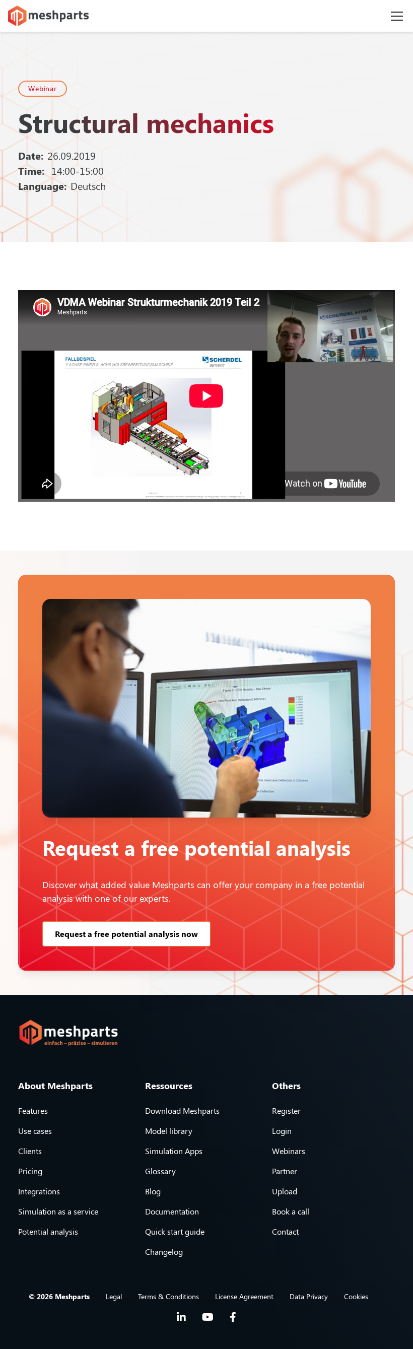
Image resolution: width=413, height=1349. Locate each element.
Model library (168, 1130)
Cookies (356, 1296)
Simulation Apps (173, 1150)
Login (282, 1130)
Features (33, 1110)
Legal (114, 1296)
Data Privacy (309, 1296)
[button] (395, 16)
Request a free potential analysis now (126, 933)
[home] (48, 16)
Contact (285, 1231)
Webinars (288, 1150)
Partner (284, 1171)
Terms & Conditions (168, 1296)
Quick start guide (174, 1231)
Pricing (30, 1171)
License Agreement (244, 1296)
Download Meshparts (182, 1110)
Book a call (290, 1211)
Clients (30, 1150)
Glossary (160, 1171)
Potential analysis (48, 1231)
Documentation (172, 1211)
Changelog (164, 1251)
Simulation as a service (58, 1211)
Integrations (39, 1191)
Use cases (35, 1130)
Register (286, 1110)
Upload (284, 1191)
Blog (153, 1191)
